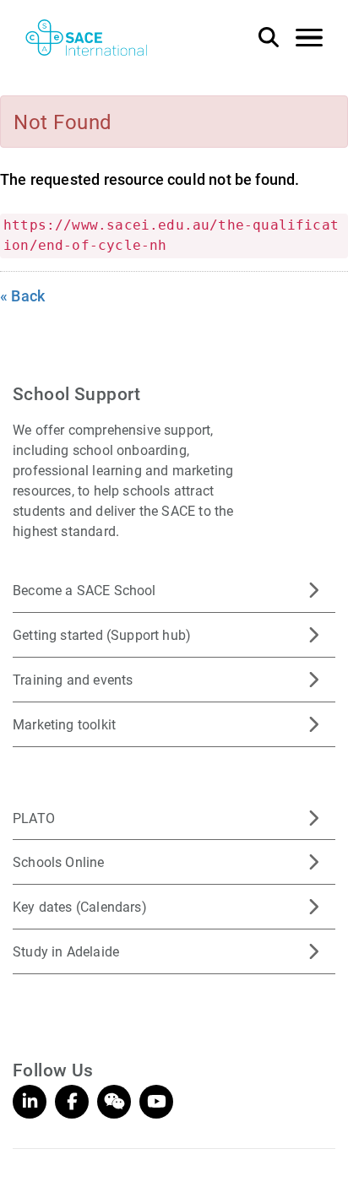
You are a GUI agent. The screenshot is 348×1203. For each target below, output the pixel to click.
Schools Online (59, 861)
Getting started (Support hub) (102, 634)
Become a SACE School (84, 590)
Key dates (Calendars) (80, 906)
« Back (22, 295)
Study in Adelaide (66, 951)
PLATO (34, 817)
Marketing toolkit (64, 724)
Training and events (73, 679)
